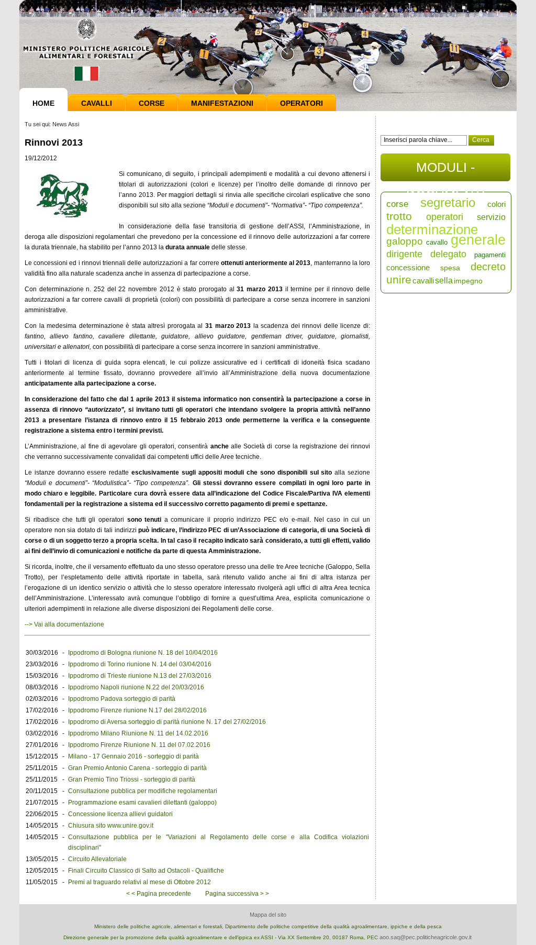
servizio (491, 217)
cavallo (437, 242)
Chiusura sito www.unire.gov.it (110, 825)
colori (496, 204)
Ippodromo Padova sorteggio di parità (121, 698)
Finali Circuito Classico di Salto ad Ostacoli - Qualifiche (146, 870)
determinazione (432, 229)
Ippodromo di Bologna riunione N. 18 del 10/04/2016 (143, 652)
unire (398, 279)
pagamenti (490, 255)
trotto (399, 216)
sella (444, 280)
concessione (408, 267)
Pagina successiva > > (237, 893)
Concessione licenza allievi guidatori (120, 814)
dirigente (404, 254)
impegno (468, 281)
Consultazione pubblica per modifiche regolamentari (142, 791)
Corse (151, 103)
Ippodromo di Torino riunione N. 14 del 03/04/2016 (139, 664)
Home (43, 103)
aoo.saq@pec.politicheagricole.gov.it (425, 937)
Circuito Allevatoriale (97, 859)
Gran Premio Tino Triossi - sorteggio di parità (131, 779)
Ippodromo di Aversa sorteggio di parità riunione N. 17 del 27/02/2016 (167, 722)
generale (478, 240)
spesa (450, 267)
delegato (448, 254)
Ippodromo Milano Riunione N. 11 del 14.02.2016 (138, 733)
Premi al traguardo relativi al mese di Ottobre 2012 (139, 882)
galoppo (404, 241)
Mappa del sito (268, 914)
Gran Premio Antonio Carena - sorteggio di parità (137, 768)
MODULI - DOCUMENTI (445, 170)
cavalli (423, 280)
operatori (444, 217)
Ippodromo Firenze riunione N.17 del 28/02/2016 (137, 710)
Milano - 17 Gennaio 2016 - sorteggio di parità (133, 756)
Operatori (301, 103)
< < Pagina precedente (158, 893)
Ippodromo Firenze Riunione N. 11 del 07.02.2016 (139, 745)
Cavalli (96, 103)
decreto (488, 266)
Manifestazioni (222, 103)
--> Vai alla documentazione (64, 624)
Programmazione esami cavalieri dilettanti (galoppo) (142, 802)
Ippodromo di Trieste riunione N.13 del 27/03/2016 (139, 675)
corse (397, 204)
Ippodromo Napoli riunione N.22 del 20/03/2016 (136, 687)
